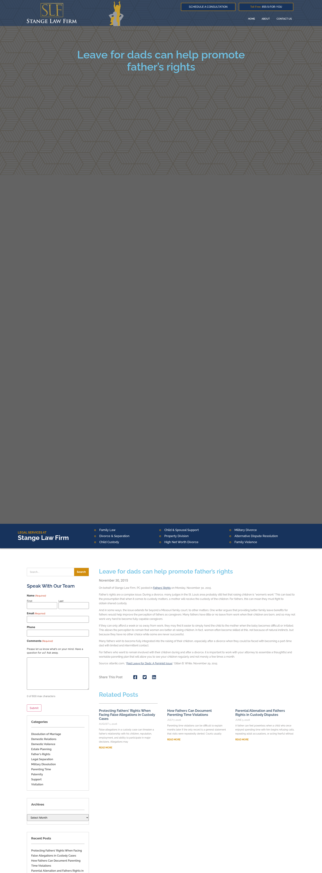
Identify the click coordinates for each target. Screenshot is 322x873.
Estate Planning (41, 749)
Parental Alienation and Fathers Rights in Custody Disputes (260, 713)
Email (36, 613)
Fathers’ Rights (162, 587)
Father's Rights (40, 754)
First (29, 600)
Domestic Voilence (43, 744)
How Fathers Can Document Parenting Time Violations (189, 713)
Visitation (37, 784)
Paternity (37, 774)
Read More (105, 747)
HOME (251, 18)
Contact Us (284, 18)
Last (61, 600)
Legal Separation (42, 759)
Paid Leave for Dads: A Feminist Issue (149, 663)
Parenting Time (41, 769)
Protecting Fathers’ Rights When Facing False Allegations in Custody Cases (127, 715)
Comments (40, 640)
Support (36, 779)
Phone (31, 627)
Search (81, 571)
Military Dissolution (43, 764)
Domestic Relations (43, 739)
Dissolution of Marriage (46, 734)
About (266, 18)
